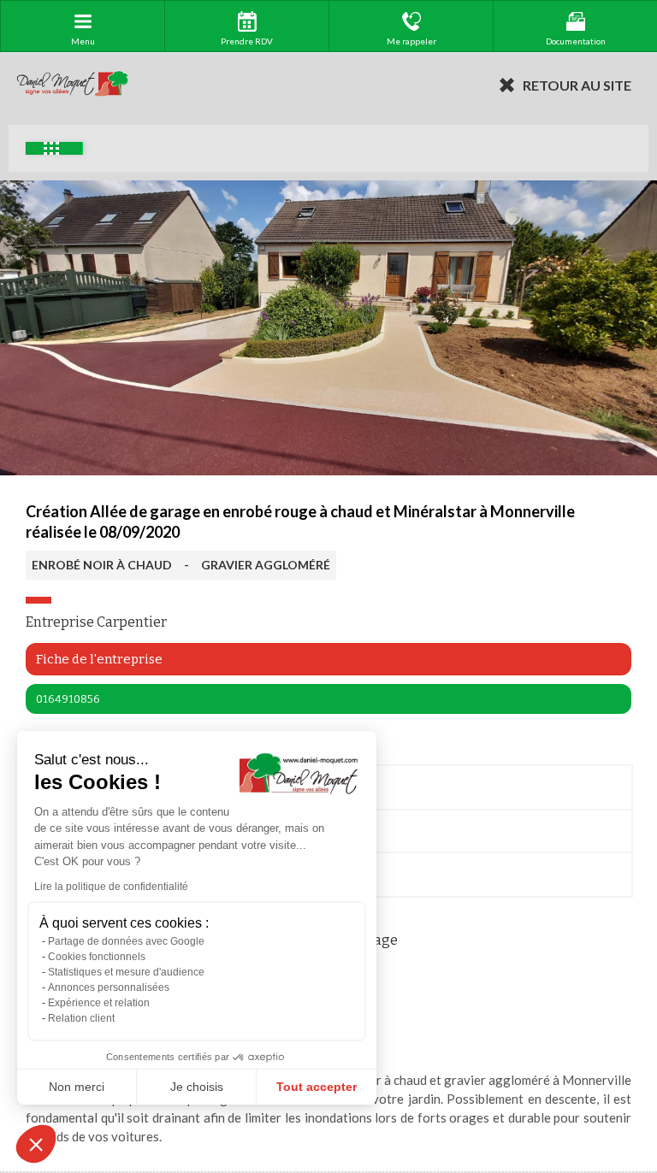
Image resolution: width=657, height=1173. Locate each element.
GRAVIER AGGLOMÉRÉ (265, 564)
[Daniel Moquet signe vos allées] (73, 85)
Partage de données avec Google (126, 941)
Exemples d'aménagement (54, 148)
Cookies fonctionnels (96, 957)
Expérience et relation (99, 1003)
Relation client (81, 1018)
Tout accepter (316, 1086)
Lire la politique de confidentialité (111, 887)
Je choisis (196, 1086)
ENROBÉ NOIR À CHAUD (102, 564)
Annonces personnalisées (108, 987)
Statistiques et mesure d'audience (126, 972)
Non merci (76, 1086)
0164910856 (68, 699)
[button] (35, 1143)
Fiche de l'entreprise (99, 659)
